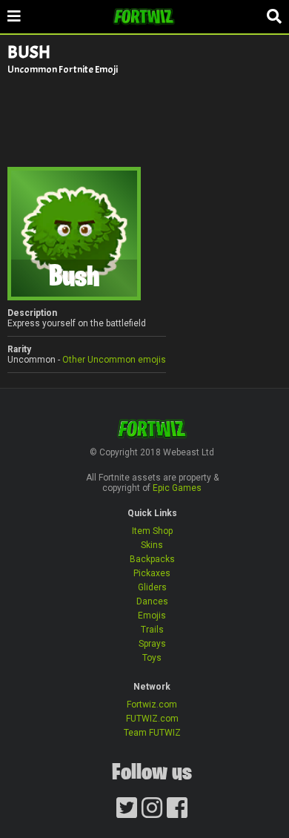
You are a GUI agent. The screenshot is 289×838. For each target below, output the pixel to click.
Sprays (152, 644)
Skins (152, 545)
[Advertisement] (144, 120)
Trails (152, 629)
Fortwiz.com (152, 704)
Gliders (152, 587)
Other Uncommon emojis (114, 359)
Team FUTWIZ (152, 733)
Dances (152, 601)
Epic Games (177, 488)
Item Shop (152, 531)
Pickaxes (151, 573)
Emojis (152, 615)
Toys (152, 658)
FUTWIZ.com (152, 718)
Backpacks (152, 559)
